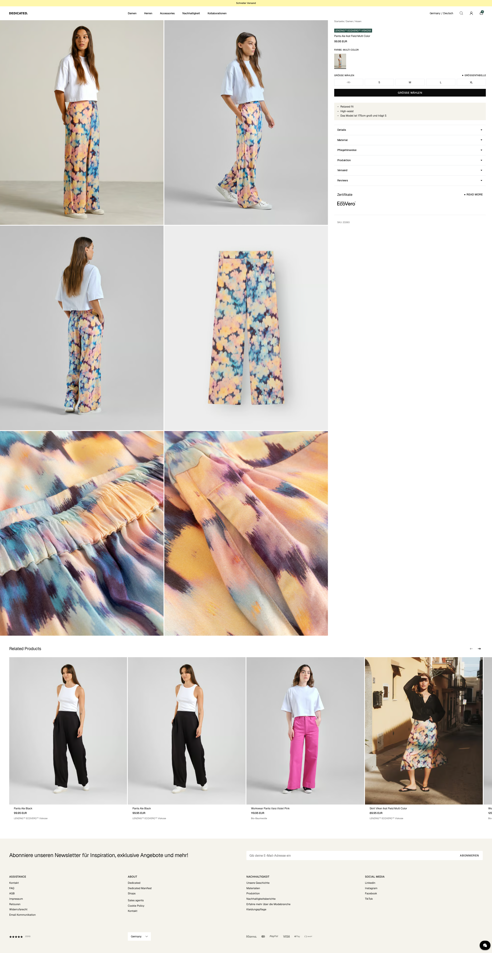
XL (471, 82)
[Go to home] (68, 13)
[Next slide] (479, 649)
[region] (246, 739)
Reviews (342, 180)
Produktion (344, 160)
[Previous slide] (471, 649)
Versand (342, 170)
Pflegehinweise (347, 150)
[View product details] (68, 812)
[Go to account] (471, 13)
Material (342, 140)
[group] (68, 738)
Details (341, 130)
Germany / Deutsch (441, 13)
